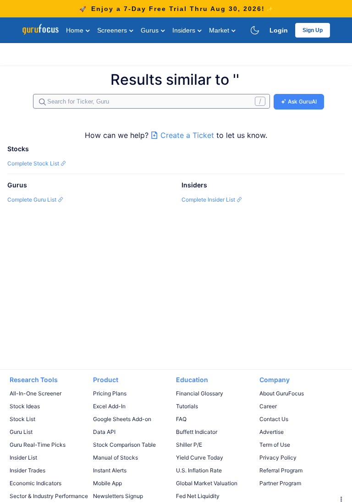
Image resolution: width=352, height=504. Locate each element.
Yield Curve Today (199, 457)
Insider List (23, 457)
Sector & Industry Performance (49, 496)
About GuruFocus (281, 393)
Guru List (21, 431)
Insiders (184, 30)
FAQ (181, 419)
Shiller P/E (189, 444)
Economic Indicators (35, 483)
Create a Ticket (187, 135)
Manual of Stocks (115, 457)
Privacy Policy (278, 457)
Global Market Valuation (206, 483)
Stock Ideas (25, 406)
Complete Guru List (32, 199)
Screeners (113, 30)
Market (220, 30)
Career (268, 406)
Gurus (150, 30)
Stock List (22, 419)
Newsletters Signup (118, 496)
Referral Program (280, 470)
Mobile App (107, 483)
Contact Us (273, 419)
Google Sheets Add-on (122, 419)
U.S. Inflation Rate (199, 470)
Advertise (271, 431)
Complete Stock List (33, 163)
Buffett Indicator (196, 431)
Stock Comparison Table (124, 444)
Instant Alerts (109, 470)
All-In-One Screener (35, 393)
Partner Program (280, 483)
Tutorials (187, 406)
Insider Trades (27, 470)
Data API (104, 431)
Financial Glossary (199, 393)
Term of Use (274, 444)
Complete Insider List (209, 199)
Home (75, 30)
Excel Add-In (109, 406)
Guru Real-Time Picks (38, 444)
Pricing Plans (109, 393)
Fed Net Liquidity (198, 496)
